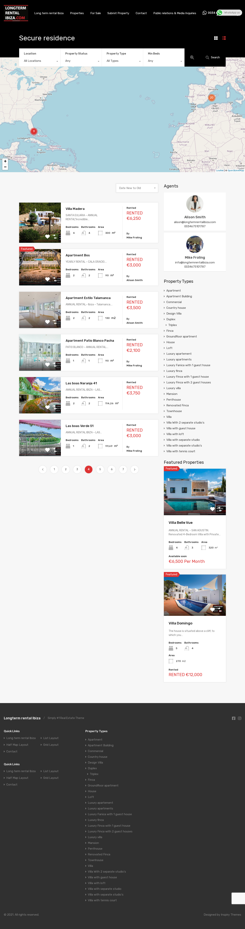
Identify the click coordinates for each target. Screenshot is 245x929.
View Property (39, 234)
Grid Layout (51, 744)
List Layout (51, 738)
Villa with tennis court (180, 451)
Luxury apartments (179, 359)
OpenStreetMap (236, 170)
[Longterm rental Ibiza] (16, 19)
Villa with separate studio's (184, 445)
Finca (169, 330)
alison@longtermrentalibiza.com (195, 222)
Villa (169, 417)
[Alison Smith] (194, 211)
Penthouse (173, 399)
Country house (176, 308)
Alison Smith (195, 217)
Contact (141, 13)
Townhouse (174, 411)
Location (30, 53)
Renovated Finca (177, 405)
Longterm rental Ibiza (22, 718)
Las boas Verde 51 (80, 426)
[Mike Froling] (194, 251)
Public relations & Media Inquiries (174, 13)
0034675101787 (195, 226)
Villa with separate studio (183, 440)
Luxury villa (173, 388)
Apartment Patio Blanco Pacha (90, 340)
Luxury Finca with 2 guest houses (188, 382)
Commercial (174, 302)
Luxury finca (174, 371)
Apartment (173, 290)
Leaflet (220, 170)
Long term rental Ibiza (49, 13)
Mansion (171, 394)
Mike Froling (195, 257)
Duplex (170, 319)
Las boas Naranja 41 (81, 383)
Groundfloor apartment (181, 336)
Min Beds (154, 53)
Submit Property (118, 13)
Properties (77, 13)
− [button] (5, 167)
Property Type (116, 53)
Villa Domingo (180, 623)
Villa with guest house (180, 428)
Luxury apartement (179, 353)
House (170, 342)
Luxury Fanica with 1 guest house (188, 365)
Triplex (172, 325)
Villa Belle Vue (181, 522)
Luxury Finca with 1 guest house (187, 376)
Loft (169, 348)
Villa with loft (175, 434)
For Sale (95, 13)
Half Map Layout (17, 744)
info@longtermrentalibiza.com (195, 262)
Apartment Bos (78, 255)
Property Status (76, 53)
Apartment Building (179, 296)
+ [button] (5, 161)
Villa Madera (75, 209)
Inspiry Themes (231, 914)
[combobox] (39, 61)
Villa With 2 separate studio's (185, 422)
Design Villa (173, 313)
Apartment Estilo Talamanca (88, 298)
